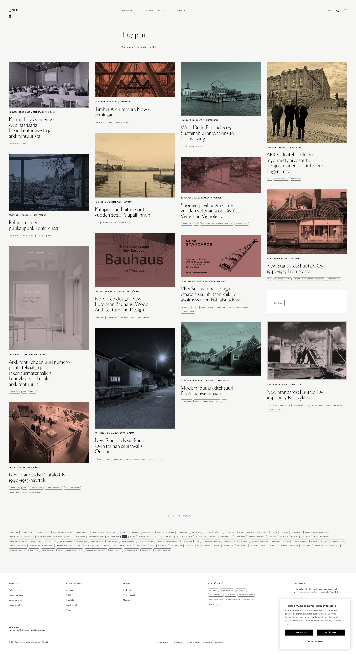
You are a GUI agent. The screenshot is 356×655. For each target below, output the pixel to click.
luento (41, 236)
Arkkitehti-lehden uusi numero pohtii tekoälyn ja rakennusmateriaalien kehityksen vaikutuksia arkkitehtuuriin (39, 373)
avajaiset (222, 281)
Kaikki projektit (15, 605)
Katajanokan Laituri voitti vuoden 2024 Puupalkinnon (122, 212)
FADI (198, 541)
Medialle (127, 600)
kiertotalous (116, 550)
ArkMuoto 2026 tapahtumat (70, 550)
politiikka (276, 541)
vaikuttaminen (131, 550)
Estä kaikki (331, 632)
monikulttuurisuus (289, 546)
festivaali (230, 532)
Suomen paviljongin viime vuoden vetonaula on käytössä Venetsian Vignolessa (211, 211)
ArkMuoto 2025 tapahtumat (327, 546)
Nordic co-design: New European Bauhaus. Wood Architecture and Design (122, 304)
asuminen (283, 537)
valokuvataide (176, 546)
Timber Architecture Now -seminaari (122, 111)
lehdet (32, 392)
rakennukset (227, 537)
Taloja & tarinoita (18, 550)
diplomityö (241, 546)
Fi (326, 10)
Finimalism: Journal (212, 541)
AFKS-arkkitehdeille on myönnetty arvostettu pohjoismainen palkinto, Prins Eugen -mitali (296, 163)
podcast (274, 546)
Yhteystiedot (129, 595)
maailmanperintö (162, 550)
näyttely (296, 258)
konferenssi (211, 120)
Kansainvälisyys (203, 198)
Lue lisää (288, 624)
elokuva (189, 546)
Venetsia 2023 (242, 224)
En (330, 10)
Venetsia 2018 (97, 541)
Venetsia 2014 (128, 541)
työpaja (135, 291)
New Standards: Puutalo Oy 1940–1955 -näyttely (37, 477)
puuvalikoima (98, 532)
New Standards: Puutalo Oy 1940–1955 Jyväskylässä (295, 394)
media (264, 546)
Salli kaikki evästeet (298, 632)
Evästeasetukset (315, 641)
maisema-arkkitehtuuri (206, 537)
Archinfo (100, 317)
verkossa (50, 112)
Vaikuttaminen (15, 600)
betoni (132, 537)
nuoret (107, 546)
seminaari (38, 112)
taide (151, 546)
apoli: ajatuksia (300, 541)
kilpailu (294, 537)
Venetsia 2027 (48, 550)
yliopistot (228, 546)
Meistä (181, 10)
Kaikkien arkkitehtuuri (63, 532)
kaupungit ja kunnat (259, 541)
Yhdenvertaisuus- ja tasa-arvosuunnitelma (205, 642)
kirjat (208, 546)
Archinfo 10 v (28, 532)
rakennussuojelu (96, 537)
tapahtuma (15, 144)
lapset (98, 546)
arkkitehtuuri (122, 122)
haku (159, 532)
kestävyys (186, 224)
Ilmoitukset (71, 600)
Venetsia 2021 (334, 279)
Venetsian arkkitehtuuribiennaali (216, 224)
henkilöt (87, 546)
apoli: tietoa (316, 541)
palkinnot (295, 179)
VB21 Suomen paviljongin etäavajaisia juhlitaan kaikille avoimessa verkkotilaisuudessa (211, 294)
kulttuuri (34, 550)
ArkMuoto (211, 380)
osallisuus (307, 546)
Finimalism (187, 541)
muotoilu (162, 546)
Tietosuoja (177, 642)
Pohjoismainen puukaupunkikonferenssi (33, 225)
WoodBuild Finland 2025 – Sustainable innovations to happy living (207, 133)
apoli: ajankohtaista (334, 541)
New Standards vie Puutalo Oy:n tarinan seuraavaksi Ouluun (122, 446)
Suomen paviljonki (146, 541)
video (199, 546)
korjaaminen (113, 537)
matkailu (243, 541)
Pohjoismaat (229, 541)
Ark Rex (69, 537)
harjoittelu (148, 532)
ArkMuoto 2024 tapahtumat (207, 401)
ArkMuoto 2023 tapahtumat (22, 537)
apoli (287, 541)
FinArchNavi (82, 532)
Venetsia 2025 (50, 541)
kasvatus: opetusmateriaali (41, 546)
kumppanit (112, 532)
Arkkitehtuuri (286, 147)
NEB (11, 546)
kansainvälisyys (301, 405)
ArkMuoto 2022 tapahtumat (50, 537)
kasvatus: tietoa (64, 546)
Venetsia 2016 (112, 541)
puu (25, 144)
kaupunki (272, 537)
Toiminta (127, 10)
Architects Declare (148, 537)
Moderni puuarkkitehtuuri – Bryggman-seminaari (209, 390)
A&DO (77, 546)
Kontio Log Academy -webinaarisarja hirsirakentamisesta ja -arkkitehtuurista (31, 128)
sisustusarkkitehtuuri (96, 550)
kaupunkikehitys (256, 537)
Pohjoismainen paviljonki (168, 541)
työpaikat (134, 532)
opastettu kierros (247, 532)
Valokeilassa (43, 532)
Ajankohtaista (155, 10)
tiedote (123, 532)
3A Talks (284, 532)
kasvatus (21, 546)
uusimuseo (240, 537)
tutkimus (254, 546)
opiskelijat (141, 546)
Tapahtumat (71, 605)
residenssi (146, 550)
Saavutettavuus (161, 642)
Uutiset (299, 147)
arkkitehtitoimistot (123, 546)
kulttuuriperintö (282, 279)
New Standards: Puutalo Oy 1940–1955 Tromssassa (295, 268)
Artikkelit (70, 595)
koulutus (263, 532)
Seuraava (187, 516)
